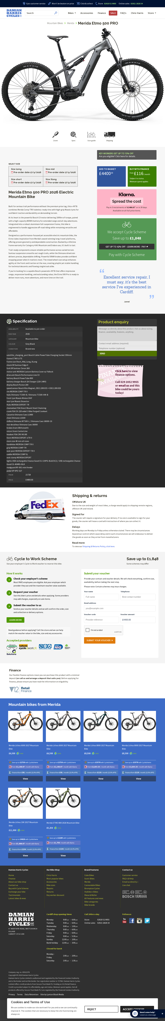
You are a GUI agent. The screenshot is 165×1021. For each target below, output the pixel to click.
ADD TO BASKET (107, 169)
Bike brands (89, 905)
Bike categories (91, 901)
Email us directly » (130, 881)
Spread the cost (126, 201)
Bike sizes (51, 885)
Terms (20, 994)
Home (11, 875)
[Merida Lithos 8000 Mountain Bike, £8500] (101, 726)
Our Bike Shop (53, 869)
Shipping (109, 140)
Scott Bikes (89, 878)
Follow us (126, 914)
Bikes (71, 12)
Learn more (15, 620)
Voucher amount (128, 614)
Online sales (124, 3)
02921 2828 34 (131, 3)
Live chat (126, 885)
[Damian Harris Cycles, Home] (14, 13)
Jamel (127, 301)
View (25, 778)
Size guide (92, 140)
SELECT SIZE (14, 163)
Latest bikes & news (17, 898)
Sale (113, 12)
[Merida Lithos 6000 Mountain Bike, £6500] (25, 726)
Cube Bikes (89, 875)
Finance (102, 12)
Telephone (125, 591)
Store (100, 3)
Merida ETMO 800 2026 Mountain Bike (63, 822)
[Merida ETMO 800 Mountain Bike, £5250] (63, 803)
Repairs (50, 888)
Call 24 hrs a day (91, 914)
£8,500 (87, 753)
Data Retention (31, 994)
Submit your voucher (98, 640)
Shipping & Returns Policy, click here (98, 546)
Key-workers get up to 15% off (117, 155)
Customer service (130, 875)
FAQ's (123, 12)
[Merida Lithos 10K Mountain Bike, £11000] (25, 803)
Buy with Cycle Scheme (18, 888)
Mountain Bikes (55, 23)
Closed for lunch (54, 948)
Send (102, 353)
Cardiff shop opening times (59, 914)
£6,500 (12, 753)
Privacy (12, 994)
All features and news (93, 898)
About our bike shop (17, 881)
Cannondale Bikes (92, 885)
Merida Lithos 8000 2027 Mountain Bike (99, 747)
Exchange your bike (17, 891)
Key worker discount (55, 895)
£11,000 (13, 830)
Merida (70, 23)
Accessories (86, 12)
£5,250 (50, 827)
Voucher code (90, 614)
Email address (90, 603)
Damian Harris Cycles (18, 869)
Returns (50, 891)
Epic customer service (35, 3)
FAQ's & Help (128, 878)
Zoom (55, 140)
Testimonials (14, 895)
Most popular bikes (55, 878)
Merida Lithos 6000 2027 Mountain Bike (24, 747)
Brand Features (91, 869)
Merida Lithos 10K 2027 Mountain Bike (23, 824)
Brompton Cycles (92, 888)
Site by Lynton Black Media (52, 994)
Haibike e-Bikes (91, 891)
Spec (74, 140)
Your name (88, 591)
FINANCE (144, 169)
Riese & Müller (90, 895)
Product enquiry (113, 322)
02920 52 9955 (107, 3)
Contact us (13, 885)
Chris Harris (137, 12)
